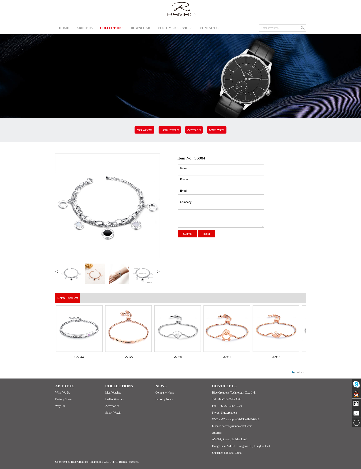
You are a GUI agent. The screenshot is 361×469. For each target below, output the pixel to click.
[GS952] (263, 350)
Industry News (164, 399)
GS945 (115, 357)
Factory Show (63, 399)
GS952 (262, 357)
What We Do (62, 392)
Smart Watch (216, 129)
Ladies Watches (170, 129)
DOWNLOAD (140, 28)
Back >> (300, 372)
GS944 (66, 357)
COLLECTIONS (111, 28)
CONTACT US (210, 28)
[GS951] (213, 350)
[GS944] (66, 350)
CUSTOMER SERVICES (175, 28)
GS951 (213, 357)
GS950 (164, 357)
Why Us (60, 406)
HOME (64, 28)
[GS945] (115, 350)
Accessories (194, 129)
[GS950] (164, 350)
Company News (164, 392)
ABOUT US (84, 28)
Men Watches (144, 129)
